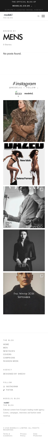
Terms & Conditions (7, 435)
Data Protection (37, 435)
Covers (7, 354)
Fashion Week (11, 361)
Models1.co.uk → (23, 6)
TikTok (9, 390)
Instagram (12, 387)
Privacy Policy (23, 435)
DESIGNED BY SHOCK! (14, 374)
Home (6, 344)
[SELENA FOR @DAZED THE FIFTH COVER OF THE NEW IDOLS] (24, 164)
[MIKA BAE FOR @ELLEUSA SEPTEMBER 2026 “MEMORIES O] (24, 250)
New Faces (9, 351)
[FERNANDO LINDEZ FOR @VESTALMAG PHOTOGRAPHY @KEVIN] (24, 207)
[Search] (38, 16)
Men (5, 348)
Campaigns (9, 358)
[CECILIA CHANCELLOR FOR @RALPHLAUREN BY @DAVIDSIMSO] (24, 121)
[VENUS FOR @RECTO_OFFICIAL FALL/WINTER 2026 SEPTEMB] (24, 293)
